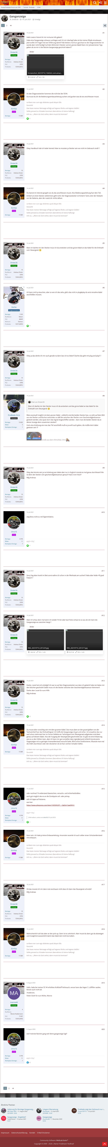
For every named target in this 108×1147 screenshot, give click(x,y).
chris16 (45, 817)
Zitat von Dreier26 (38, 402)
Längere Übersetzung (50, 1109)
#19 (103, 983)
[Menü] (105, 3)
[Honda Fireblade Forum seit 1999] (5, 3)
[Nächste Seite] (11, 25)
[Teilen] (105, 25)
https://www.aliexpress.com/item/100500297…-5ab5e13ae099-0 (50, 805)
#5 (104, 243)
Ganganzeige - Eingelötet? (16, 1117)
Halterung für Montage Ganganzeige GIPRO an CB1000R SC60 (29, 1109)
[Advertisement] (54, 131)
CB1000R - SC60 (12, 1113)
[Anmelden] (100, 2)
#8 (104, 396)
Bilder (7, 425)
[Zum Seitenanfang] (104, 1144)
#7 (104, 351)
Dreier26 (15, 19)
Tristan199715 (82, 1111)
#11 (103, 571)
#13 (103, 681)
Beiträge (7, 59)
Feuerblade (46, 1111)
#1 (104, 33)
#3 (104, 144)
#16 (103, 831)
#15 (103, 789)
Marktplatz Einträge (11, 427)
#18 (103, 929)
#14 (103, 725)
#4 (104, 188)
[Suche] (95, 3)
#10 (103, 512)
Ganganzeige (47, 1117)
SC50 (79, 1113)
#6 (104, 288)
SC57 (8, 1121)
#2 (104, 89)
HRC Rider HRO (11, 1111)
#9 (104, 468)
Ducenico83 (46, 1119)
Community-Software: (54, 1140)
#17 (103, 885)
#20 (103, 1029)
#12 (103, 615)
